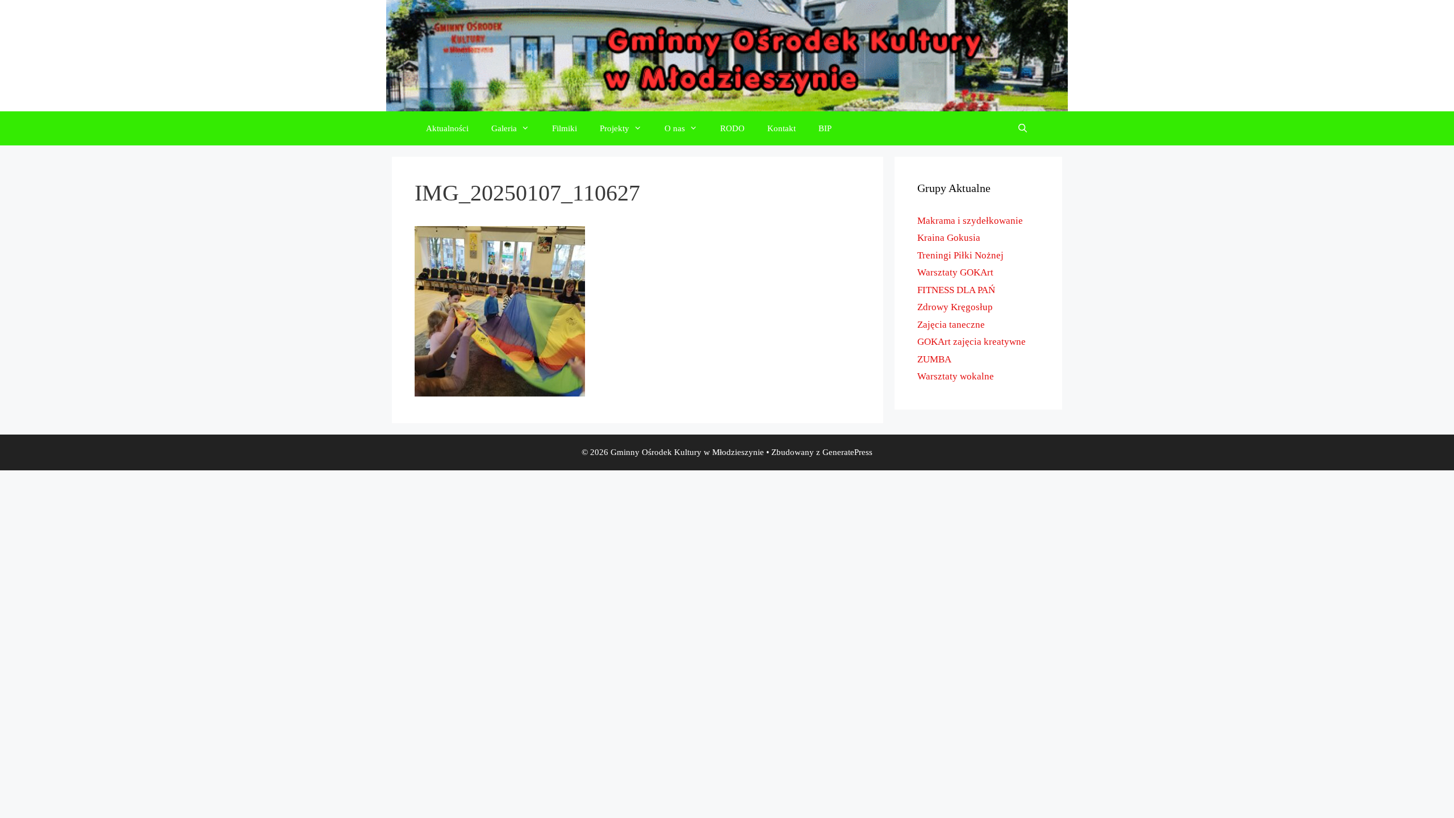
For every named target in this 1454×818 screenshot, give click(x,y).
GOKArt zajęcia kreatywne (971, 341)
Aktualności (447, 128)
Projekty (614, 128)
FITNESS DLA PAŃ (956, 290)
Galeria (504, 128)
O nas (675, 128)
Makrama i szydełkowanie (970, 220)
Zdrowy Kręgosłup (955, 307)
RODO (732, 128)
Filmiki (564, 128)
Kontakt (781, 128)
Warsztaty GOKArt (955, 272)
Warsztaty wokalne (955, 376)
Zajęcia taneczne (951, 324)
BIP (825, 128)
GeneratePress (847, 452)
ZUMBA (934, 359)
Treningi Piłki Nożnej (960, 255)
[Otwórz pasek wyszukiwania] (1022, 128)
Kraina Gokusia (948, 237)
